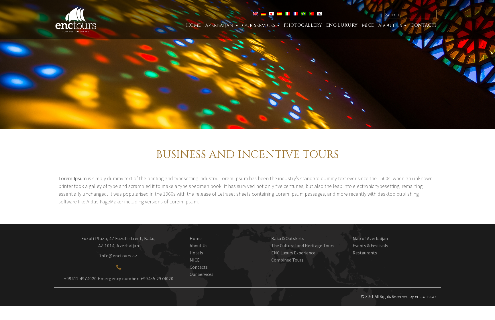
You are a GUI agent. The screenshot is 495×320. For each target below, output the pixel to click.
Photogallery (303, 25)
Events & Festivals (370, 245)
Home (193, 25)
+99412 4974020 (80, 278)
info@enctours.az (118, 255)
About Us (390, 25)
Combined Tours (287, 260)
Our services (258, 25)
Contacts (423, 25)
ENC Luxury (342, 25)
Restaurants (365, 253)
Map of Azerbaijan (370, 238)
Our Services (201, 274)
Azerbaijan (219, 25)
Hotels (196, 253)
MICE (368, 25)
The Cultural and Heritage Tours (302, 245)
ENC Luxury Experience (293, 253)
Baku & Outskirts (287, 238)
